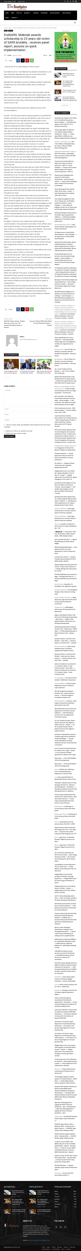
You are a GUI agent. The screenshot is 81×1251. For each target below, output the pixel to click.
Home (5, 28)
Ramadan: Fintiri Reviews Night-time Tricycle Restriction (65, 286)
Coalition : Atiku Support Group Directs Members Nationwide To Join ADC (65, 703)
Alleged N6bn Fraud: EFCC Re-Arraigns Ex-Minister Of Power (65, 880)
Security (10, 30)
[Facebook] (65, 1)
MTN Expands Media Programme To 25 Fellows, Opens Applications (65, 219)
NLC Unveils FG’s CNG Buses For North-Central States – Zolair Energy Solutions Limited (66, 855)
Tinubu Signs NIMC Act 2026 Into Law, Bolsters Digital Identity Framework (65, 136)
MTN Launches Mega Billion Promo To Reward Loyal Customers (65, 685)
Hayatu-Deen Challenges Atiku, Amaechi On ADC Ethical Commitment (66, 183)
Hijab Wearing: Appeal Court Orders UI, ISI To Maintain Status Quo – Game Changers (66, 120)
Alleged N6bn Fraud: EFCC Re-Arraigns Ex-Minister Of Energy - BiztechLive (64, 876)
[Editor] (5, 55)
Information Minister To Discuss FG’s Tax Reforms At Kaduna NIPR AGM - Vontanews (66, 1012)
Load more (65, 105)
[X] (70, 1)
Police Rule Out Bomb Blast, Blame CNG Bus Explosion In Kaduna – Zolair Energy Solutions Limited (65, 244)
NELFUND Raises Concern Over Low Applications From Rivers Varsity (64, 715)
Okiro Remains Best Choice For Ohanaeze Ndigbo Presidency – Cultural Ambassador (65, 979)
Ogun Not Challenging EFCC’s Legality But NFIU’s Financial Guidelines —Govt (64, 1111)
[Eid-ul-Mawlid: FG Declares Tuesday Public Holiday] (27, 364)
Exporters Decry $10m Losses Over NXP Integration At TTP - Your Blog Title (65, 830)
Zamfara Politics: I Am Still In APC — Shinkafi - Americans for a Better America (66, 656)
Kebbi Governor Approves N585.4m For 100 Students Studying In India (65, 945)
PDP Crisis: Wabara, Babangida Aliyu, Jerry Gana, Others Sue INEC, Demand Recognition (65, 156)
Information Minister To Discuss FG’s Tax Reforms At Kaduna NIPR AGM (66, 1016)
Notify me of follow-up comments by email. (19, 431)
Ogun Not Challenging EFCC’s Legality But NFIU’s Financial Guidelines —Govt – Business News (65, 1105)
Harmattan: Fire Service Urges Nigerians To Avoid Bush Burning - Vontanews (65, 1024)
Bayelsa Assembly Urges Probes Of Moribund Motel (66, 1167)
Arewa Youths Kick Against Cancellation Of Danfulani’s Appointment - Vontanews (63, 1000)
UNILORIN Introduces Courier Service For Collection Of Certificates (64, 957)
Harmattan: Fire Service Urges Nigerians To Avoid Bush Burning (65, 1028)
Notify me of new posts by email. (16, 433)
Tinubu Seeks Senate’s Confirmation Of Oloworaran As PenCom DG (65, 1071)
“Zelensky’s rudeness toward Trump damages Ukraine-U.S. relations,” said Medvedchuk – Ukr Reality (65, 785)
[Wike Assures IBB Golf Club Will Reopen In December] (44, 364)
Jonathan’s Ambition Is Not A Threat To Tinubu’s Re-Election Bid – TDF (66, 526)
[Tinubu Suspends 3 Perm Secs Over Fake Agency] (11, 364)
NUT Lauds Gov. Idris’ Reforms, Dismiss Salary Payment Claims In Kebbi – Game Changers (65, 398)
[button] (74, 22)
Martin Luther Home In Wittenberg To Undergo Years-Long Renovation (65, 934)
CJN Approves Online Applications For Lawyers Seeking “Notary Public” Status (65, 503)
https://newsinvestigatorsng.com (28, 339)
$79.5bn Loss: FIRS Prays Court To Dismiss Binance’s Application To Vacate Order (64, 771)
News (10, 28)
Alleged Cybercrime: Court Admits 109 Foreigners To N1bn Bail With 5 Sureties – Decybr (65, 1047)
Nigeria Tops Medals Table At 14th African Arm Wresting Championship (65, 621)
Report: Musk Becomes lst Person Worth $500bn (66, 541)
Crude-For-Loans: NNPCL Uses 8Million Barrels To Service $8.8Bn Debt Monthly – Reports (65, 1150)
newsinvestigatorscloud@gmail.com (39, 1240)
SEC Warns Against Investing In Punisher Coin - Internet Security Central (64, 693)
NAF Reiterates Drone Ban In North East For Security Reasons (65, 908)
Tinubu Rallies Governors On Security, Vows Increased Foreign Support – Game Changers (65, 256)
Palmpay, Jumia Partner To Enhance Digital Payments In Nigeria (66, 992)
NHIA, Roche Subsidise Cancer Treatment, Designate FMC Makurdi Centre (65, 648)
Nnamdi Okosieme (60, 1165)
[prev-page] (5, 377)
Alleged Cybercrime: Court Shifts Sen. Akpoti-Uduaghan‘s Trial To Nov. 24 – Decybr (64, 473)
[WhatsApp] (32, 60)
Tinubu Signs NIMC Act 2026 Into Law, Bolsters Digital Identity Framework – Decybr (64, 132)
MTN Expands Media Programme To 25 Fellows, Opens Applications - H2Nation (65, 215)
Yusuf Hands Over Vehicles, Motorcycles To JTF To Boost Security (63, 424)
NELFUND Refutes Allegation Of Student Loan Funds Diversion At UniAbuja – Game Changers (64, 294)
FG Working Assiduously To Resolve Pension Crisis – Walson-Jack (66, 633)
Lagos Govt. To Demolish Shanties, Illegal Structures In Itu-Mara (65, 839)
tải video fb (58, 463)
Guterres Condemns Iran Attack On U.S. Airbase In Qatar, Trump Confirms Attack (65, 672)
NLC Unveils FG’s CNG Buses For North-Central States (65, 859)
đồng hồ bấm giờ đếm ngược (63, 547)
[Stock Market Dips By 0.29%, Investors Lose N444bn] (58, 75)
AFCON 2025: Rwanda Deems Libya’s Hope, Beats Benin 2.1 (66, 1118)
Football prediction (60, 453)
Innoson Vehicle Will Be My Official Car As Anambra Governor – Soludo (41, 323)
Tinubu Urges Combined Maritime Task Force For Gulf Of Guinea (64, 801)
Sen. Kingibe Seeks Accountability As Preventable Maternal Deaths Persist (18, 1202)
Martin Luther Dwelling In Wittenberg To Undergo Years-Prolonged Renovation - (64, 929)
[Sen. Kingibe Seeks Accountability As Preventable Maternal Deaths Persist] (58, 82)
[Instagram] (68, 1)
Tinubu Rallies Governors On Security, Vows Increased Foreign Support (65, 262)
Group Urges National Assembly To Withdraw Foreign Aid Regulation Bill (70, 98)
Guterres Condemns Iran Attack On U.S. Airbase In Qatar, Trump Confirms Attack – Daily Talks (65, 666)
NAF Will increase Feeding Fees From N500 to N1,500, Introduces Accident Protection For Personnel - (66, 965)
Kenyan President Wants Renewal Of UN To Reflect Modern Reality (65, 559)
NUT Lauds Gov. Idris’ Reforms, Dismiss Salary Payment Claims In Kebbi (65, 402)
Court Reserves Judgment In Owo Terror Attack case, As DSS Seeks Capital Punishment (66, 207)
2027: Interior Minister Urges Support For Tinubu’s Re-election (65, 227)
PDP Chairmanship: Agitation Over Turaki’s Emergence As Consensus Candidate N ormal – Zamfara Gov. (65, 440)
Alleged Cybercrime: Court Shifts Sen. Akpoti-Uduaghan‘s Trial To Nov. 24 (66, 477)
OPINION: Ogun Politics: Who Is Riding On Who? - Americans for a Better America (65, 1126)
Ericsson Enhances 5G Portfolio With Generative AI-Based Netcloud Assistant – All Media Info (65, 915)
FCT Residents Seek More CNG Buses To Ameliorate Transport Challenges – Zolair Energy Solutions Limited (66, 270)
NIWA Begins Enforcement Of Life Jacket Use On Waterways (65, 609)
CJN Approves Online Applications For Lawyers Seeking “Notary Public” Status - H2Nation (66, 499)
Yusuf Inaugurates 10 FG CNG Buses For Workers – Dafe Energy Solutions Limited (66, 1061)
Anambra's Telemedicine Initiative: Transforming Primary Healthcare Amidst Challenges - (65, 736)
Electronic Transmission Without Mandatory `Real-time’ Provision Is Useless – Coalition (65, 316)
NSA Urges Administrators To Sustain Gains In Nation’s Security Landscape (65, 511)
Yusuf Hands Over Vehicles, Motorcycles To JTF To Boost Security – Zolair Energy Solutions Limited (66, 418)
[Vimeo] (73, 1)
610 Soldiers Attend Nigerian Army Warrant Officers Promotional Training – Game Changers (65, 485)
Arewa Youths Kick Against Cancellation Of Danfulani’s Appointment (66, 1004)
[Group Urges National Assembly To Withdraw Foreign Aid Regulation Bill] (58, 98)
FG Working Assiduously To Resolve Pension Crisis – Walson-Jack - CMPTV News (66, 629)
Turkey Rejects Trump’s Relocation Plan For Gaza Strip (65, 869)
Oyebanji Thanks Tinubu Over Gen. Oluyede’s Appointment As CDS (64, 465)
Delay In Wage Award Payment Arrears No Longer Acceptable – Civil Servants (65, 391)
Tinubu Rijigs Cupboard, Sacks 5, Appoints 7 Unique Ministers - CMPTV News (66, 1079)
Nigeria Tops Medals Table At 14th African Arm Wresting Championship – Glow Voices (66, 617)
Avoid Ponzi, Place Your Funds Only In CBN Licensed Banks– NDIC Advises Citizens (65, 534)
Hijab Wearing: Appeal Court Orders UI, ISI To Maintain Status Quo (65, 124)
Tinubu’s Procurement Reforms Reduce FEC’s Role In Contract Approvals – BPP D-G (65, 169)
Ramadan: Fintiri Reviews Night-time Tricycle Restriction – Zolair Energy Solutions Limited (66, 282)
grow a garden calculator (62, 539)
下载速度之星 (58, 532)
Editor (10, 55)
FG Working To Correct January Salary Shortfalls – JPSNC (65, 808)
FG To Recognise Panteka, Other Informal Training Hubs (66, 592)
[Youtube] (76, 1)
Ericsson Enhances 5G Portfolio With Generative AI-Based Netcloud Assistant (65, 922)
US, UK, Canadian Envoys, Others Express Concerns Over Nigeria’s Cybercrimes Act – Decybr (65, 723)
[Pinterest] (27, 60)
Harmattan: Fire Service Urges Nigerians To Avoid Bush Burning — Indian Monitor (65, 1035)
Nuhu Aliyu (58, 758)
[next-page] (8, 377)
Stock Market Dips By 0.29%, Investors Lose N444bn (68, 75)
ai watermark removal (61, 557)
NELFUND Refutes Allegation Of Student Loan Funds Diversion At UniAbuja (64, 300)
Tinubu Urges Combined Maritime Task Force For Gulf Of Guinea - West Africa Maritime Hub (66, 797)
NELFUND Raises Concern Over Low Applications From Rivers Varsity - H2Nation (65, 711)
